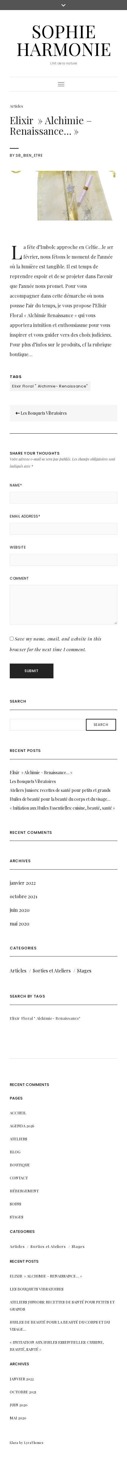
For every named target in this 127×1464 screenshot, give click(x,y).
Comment (19, 578)
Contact (19, 1177)
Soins (15, 1203)
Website (18, 547)
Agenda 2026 (22, 1125)
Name (16, 485)
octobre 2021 (23, 896)
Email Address (25, 516)
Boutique (20, 1164)
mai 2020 (19, 923)
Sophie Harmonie (63, 39)
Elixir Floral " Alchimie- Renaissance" (50, 386)
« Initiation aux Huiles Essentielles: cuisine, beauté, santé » (62, 808)
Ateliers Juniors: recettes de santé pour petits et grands (60, 790)
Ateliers (18, 1138)
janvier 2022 (23, 883)
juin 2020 (20, 910)
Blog (15, 1151)
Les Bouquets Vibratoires (43, 413)
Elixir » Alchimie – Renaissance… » (41, 772)
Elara (14, 1442)
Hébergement (24, 1190)
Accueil (18, 1112)
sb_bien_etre (29, 155)
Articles (16, 105)
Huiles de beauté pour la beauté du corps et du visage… (60, 799)
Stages (84, 970)
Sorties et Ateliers (52, 970)
